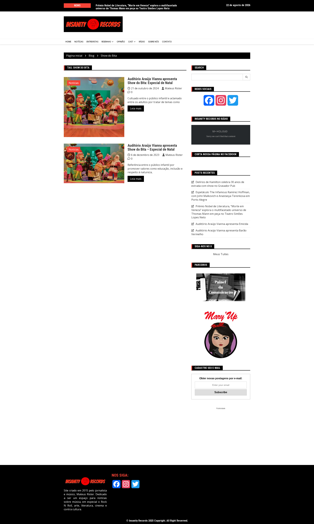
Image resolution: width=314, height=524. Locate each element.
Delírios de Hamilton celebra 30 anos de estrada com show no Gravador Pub (138, 5)
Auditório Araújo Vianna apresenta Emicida (222, 224)
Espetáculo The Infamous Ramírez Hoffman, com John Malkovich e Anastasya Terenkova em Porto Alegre (220, 195)
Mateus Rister (173, 88)
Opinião (121, 41)
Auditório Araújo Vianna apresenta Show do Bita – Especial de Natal (152, 147)
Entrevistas (92, 41)
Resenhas (106, 41)
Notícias (78, 41)
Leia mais (135, 108)
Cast (130, 41)
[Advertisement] (189, 24)
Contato (167, 41)
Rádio (142, 41)
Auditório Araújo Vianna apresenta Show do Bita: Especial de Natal (152, 81)
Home (68, 41)
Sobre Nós (153, 41)
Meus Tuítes (220, 254)
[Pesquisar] (246, 77)
